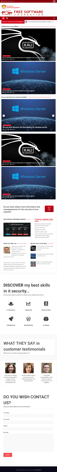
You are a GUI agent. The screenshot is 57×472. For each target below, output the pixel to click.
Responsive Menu (54, 1)
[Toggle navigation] (7, 18)
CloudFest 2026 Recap (40, 227)
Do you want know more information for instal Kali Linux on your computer (23, 57)
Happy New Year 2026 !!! (40, 229)
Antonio (13, 59)
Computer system (6, 55)
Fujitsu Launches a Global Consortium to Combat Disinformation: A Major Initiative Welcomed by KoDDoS (44, 235)
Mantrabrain (38, 470)
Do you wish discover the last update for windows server (18, 91)
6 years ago (6, 59)
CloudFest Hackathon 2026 (41, 231)
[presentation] (4, 116)
